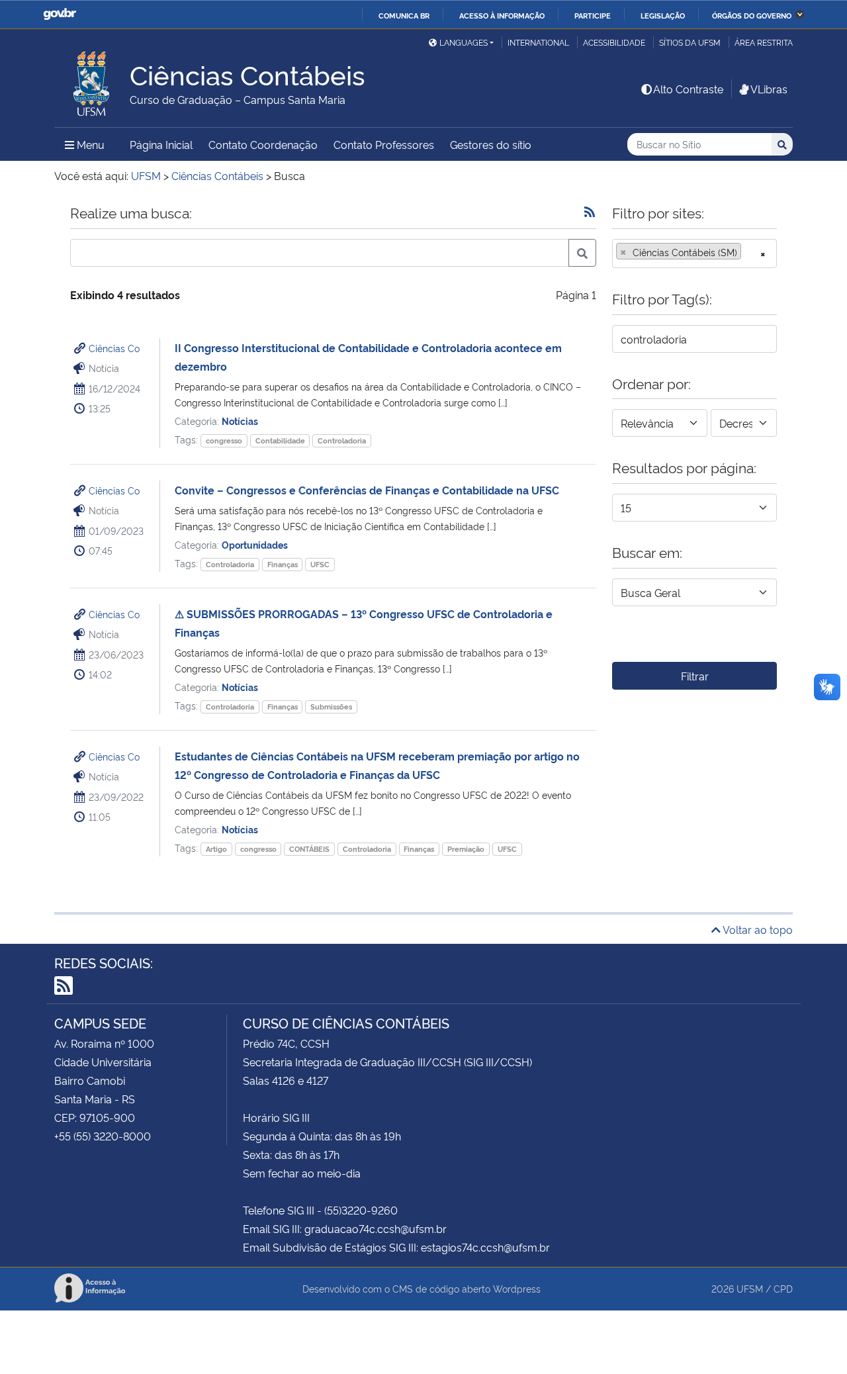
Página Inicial (161, 144)
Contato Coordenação (263, 144)
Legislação (663, 15)
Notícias (240, 420)
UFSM (749, 1288)
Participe (592, 15)
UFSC (320, 564)
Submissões (331, 706)
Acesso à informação (502, 15)
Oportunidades (255, 544)
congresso (224, 440)
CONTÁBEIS (309, 849)
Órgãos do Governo (751, 15)
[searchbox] (748, 252)
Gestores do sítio (490, 144)
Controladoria (342, 440)
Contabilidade (280, 440)
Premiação (465, 849)
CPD (783, 1288)
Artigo (216, 849)
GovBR (59, 14)
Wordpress (517, 1288)
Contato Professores (384, 144)
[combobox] (694, 253)
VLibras (768, 88)
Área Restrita (764, 42)
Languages (463, 42)
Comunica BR (404, 15)
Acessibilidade (614, 42)
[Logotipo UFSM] (92, 80)
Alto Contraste (688, 88)
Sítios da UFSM (690, 42)
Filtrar (695, 675)
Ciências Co (114, 348)
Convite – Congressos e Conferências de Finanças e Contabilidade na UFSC (367, 489)
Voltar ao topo (757, 929)
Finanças (282, 564)
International (538, 42)
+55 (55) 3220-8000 (102, 1135)
